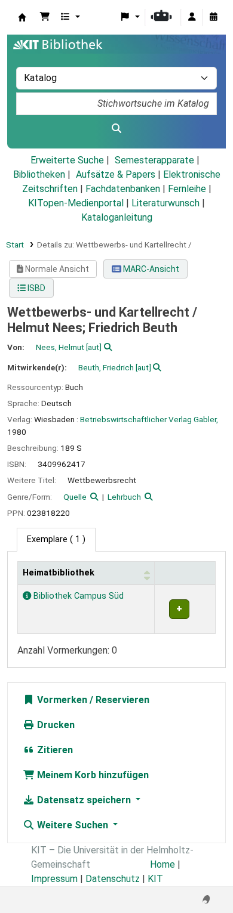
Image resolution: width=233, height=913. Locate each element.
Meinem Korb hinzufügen (92, 775)
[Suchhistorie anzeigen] (213, 17)
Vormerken (61, 699)
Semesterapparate (154, 160)
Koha (22, 17)
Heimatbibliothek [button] (58, 573)
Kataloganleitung (116, 217)
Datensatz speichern (84, 800)
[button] (45, 17)
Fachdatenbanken (122, 188)
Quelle (75, 497)
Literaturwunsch (165, 203)
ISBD (35, 288)
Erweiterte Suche (67, 160)
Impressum (54, 878)
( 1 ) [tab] (56, 539)
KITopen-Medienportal (76, 203)
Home (162, 864)
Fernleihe (187, 188)
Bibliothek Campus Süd (77, 596)
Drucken (55, 725)
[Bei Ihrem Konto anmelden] (192, 17)
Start (15, 244)
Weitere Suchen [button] (73, 825)
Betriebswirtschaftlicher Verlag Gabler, (149, 419)
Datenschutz (112, 878)
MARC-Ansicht (150, 269)
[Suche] (116, 129)
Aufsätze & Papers (115, 174)
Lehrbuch (124, 497)
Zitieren (54, 750)
